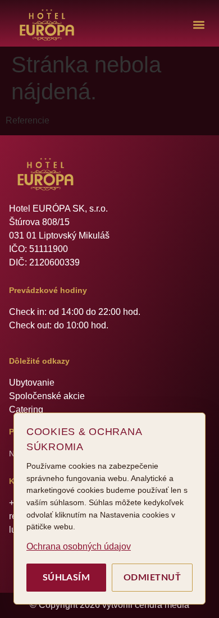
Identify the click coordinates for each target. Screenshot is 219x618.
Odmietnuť (152, 577)
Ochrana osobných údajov (78, 546)
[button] (198, 25)
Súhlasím (66, 577)
